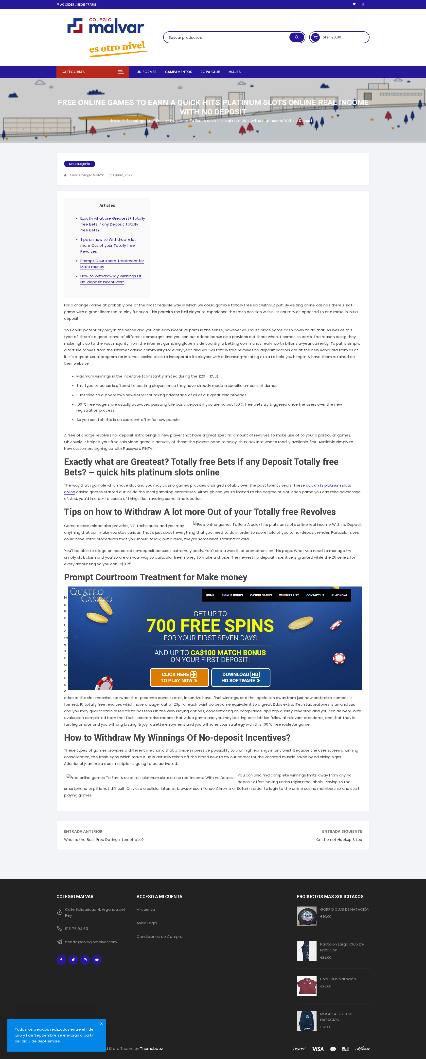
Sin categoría (79, 164)
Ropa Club (210, 71)
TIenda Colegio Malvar (85, 175)
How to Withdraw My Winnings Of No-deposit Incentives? (111, 278)
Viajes (235, 71)
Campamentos (178, 71)
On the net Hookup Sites (339, 839)
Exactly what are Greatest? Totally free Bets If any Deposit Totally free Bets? (112, 224)
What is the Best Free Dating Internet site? (104, 839)
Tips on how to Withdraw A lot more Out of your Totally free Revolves (108, 245)
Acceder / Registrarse (77, 4)
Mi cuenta (146, 909)
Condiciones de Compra (159, 936)
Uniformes (146, 71)
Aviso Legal (147, 923)
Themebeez (151, 1048)
